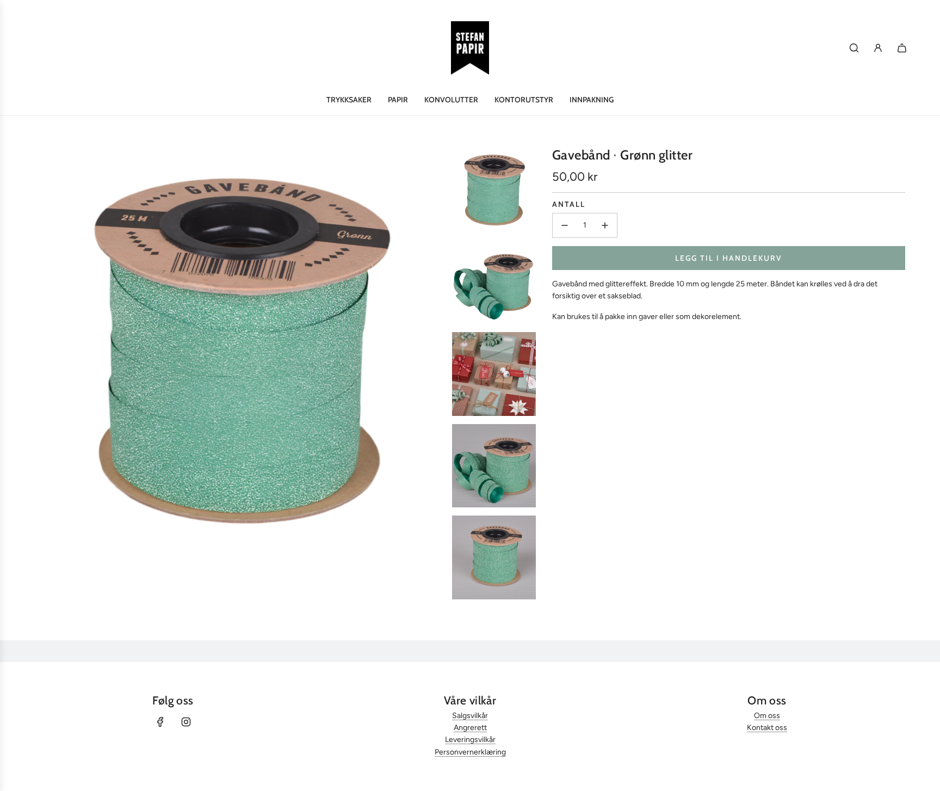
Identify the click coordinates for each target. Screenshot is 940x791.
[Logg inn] (878, 48)
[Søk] (854, 48)
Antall (568, 204)
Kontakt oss (767, 727)
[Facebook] (160, 722)
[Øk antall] (605, 225)
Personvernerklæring (470, 752)
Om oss (767, 715)
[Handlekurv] (902, 48)
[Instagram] (186, 722)
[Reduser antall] (565, 225)
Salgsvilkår (470, 715)
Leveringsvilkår (470, 739)
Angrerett (470, 727)
